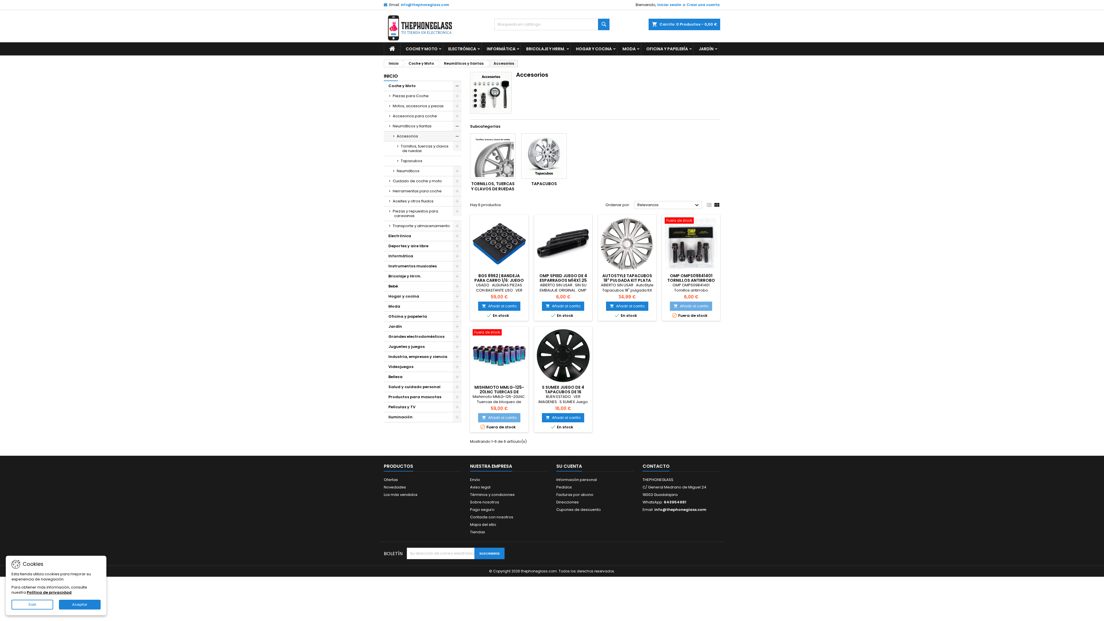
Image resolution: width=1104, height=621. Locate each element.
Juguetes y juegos (406, 346)
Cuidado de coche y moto (417, 181)
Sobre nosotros (484, 502)
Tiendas (477, 532)
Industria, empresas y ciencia (417, 356)
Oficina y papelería (667, 49)
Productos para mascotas (414, 397)
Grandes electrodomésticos (416, 336)
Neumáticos (408, 171)
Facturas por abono (574, 494)
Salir (32, 604)
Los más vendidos (400, 494)
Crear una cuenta (703, 4)
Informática (501, 49)
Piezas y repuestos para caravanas (415, 213)
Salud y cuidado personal (414, 387)
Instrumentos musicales (412, 266)
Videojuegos (400, 366)
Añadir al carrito (499, 306)
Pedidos (564, 487)
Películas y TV (401, 407)
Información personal (576, 479)
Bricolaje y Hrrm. (545, 49)
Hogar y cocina (594, 49)
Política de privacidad (49, 592)
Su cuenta (569, 466)
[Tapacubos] (544, 156)
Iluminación (400, 417)
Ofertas (391, 479)
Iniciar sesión (669, 4)
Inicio (391, 76)
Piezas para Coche (411, 96)
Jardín (706, 49)
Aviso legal (480, 487)
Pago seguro (482, 509)
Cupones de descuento (578, 509)
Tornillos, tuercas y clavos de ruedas (424, 148)
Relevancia (668, 205)
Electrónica (462, 49)
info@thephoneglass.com (425, 4)
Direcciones (567, 502)
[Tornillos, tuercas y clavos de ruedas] (492, 156)
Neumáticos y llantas (412, 126)
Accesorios (407, 136)
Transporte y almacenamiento (421, 226)
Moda (629, 49)
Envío (475, 479)
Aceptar (79, 604)
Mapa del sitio (483, 524)
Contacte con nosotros (491, 517)
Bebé (393, 286)
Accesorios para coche (415, 116)
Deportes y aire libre (408, 246)
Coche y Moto (422, 49)
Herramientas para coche (417, 191)
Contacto (656, 466)
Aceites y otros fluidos (413, 201)
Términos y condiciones (492, 494)
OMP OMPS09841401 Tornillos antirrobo (691, 278)
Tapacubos (411, 161)
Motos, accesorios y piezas (418, 106)
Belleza (395, 376)
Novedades (395, 487)
